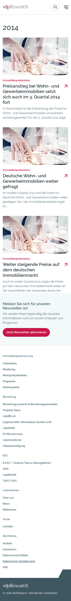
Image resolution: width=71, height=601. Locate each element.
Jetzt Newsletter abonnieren (26, 332)
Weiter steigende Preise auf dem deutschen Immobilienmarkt (31, 270)
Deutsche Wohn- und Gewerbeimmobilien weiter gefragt (30, 181)
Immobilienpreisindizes (16, 80)
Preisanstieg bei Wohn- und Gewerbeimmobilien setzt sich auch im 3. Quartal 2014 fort (31, 94)
